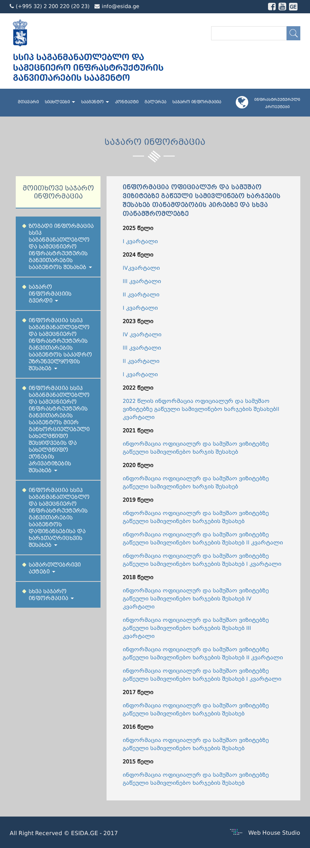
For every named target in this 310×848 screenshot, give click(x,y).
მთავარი (28, 102)
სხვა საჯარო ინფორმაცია (49, 594)
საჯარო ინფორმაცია (196, 102)
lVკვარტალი (141, 268)
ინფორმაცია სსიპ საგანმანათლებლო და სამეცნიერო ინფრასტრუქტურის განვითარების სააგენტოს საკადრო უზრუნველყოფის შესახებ (60, 344)
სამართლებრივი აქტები (55, 568)
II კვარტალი (141, 295)
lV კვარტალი (142, 334)
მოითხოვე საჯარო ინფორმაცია (58, 192)
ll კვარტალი (141, 361)
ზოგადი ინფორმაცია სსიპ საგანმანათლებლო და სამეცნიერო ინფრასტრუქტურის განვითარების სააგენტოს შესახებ (61, 246)
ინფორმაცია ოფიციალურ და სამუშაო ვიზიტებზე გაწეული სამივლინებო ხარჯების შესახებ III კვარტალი (196, 628)
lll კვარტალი (142, 281)
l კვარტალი (140, 374)
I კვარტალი (140, 241)
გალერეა (155, 102)
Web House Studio (274, 832)
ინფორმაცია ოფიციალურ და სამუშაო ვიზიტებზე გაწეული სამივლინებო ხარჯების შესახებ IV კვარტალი (196, 599)
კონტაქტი (126, 102)
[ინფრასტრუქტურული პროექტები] (245, 105)
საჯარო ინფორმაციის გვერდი (50, 294)
